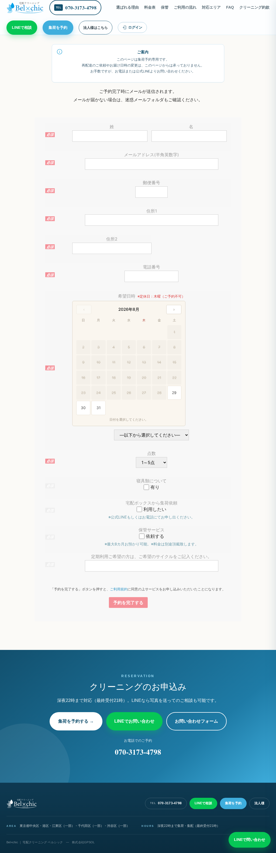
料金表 (150, 7)
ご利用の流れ (185, 7)
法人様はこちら (95, 28)
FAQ (230, 7)
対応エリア (211, 7)
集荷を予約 (58, 27)
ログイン (135, 27)
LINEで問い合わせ (249, 839)
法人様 (259, 803)
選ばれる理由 (127, 7)
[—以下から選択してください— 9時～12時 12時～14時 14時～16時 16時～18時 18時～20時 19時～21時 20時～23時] (151, 435)
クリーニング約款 (254, 7)
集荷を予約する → (76, 721)
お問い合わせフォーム (196, 721)
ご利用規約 (118, 589)
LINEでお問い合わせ (134, 721)
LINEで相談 (22, 27)
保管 (164, 7)
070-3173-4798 (138, 752)
